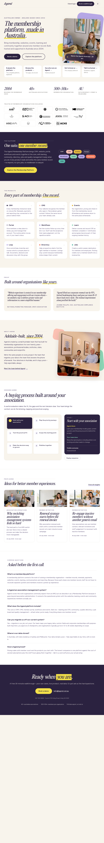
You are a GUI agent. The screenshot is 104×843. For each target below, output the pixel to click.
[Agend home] (8, 4)
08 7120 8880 (39, 698)
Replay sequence (72, 458)
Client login (72, 4)
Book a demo (12, 57)
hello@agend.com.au (61, 691)
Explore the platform (34, 57)
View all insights (94, 485)
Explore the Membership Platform (20, 170)
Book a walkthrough (85, 4)
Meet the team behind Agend (16, 368)
